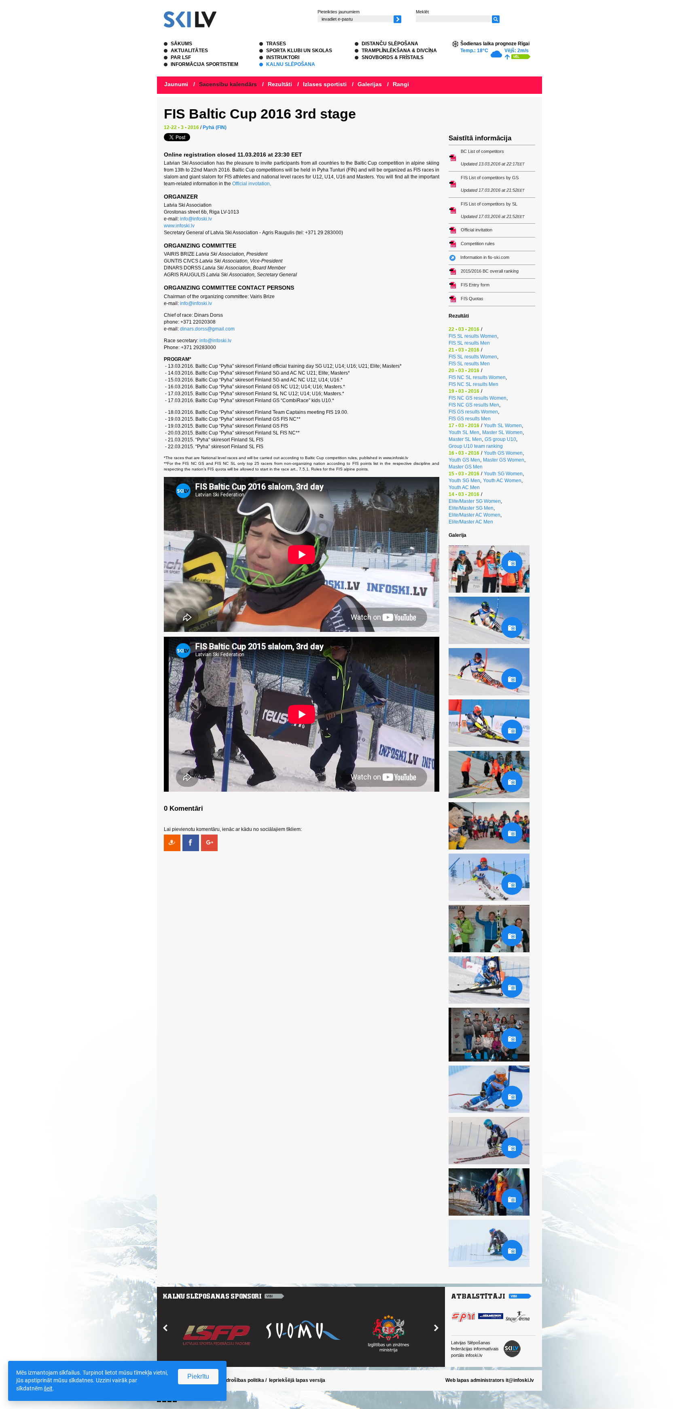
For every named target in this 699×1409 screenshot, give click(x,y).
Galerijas (370, 84)
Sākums (181, 44)
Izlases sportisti (325, 84)
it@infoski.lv (520, 1380)
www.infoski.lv (179, 226)
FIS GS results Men (470, 419)
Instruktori (282, 57)
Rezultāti (280, 84)
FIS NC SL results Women (477, 377)
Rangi (401, 84)
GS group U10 (500, 439)
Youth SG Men (464, 480)
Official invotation (251, 183)
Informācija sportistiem (204, 64)
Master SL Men (465, 439)
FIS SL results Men (469, 343)
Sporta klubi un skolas (299, 50)
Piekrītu (198, 1376)
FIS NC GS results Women (477, 398)
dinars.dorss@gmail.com (207, 329)
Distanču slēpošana (390, 44)
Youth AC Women (502, 480)
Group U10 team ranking (476, 446)
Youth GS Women (503, 453)
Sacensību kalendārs (228, 84)
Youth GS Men (464, 460)
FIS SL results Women (473, 336)
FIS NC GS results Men (474, 405)
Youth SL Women (503, 425)
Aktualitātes (189, 50)
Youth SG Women (503, 474)
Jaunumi (176, 84)
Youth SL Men (464, 432)
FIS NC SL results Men (473, 384)
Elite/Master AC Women (474, 515)
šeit (48, 1388)
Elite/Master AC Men (471, 522)
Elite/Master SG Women (475, 501)
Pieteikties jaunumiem (339, 11)
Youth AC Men (464, 487)
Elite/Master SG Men (471, 508)
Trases (276, 44)
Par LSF (181, 57)
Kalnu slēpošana (290, 64)
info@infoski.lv (196, 219)
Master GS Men (466, 467)
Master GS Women (503, 460)
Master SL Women (502, 432)
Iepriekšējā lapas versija (297, 1380)
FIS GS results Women (473, 412)
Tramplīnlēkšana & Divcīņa (399, 50)
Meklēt (422, 11)
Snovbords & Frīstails (393, 57)
